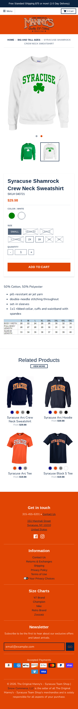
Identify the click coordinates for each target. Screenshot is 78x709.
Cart (70, 11)
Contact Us (49, 514)
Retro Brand (39, 610)
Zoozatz (39, 614)
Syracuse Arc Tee (20, 473)
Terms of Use (39, 574)
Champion (39, 601)
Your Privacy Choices (41, 578)
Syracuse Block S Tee (58, 473)
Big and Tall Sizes (29, 40)
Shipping (39, 565)
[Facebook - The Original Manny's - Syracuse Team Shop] (35, 536)
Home (10, 40)
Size (10, 225)
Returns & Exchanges (39, 561)
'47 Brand (39, 597)
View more (39, 366)
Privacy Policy (39, 570)
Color (16, 209)
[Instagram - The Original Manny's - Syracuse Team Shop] (42, 536)
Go (70, 646)
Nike (39, 606)
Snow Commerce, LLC (21, 688)
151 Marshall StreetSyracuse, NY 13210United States (39, 525)
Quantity (13, 247)
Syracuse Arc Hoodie (58, 418)
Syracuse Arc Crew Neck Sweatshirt (20, 420)
